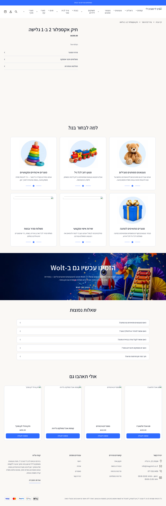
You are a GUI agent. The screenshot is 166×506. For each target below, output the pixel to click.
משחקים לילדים (91, 11)
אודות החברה (35, 480)
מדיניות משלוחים (115, 476)
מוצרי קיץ (43, 11)
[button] (41, 52)
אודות (79, 466)
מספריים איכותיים (103, 426)
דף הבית (159, 22)
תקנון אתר (117, 461)
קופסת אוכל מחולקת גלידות (63, 428)
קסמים (140, 10)
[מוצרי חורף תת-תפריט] (23, 11)
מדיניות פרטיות (116, 471)
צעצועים (118, 10)
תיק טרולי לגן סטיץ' (22, 426)
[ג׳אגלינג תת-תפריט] (125, 10)
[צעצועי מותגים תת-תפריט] (98, 11)
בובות (76, 10)
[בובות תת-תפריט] (72, 10)
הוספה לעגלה (143, 436)
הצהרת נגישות (116, 466)
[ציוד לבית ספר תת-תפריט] (57, 11)
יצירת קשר (77, 476)
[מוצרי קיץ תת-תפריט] (36, 11)
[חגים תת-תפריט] (48, 10)
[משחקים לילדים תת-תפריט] (81, 11)
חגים (51, 10)
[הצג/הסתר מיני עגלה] (5, 12)
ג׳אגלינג (129, 10)
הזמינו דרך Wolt (83, 287)
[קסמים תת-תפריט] (136, 10)
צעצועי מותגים (107, 11)
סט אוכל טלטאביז (143, 426)
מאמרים (78, 471)
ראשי (79, 461)
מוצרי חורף (31, 11)
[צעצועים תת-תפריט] (114, 10)
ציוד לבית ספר (65, 11)
